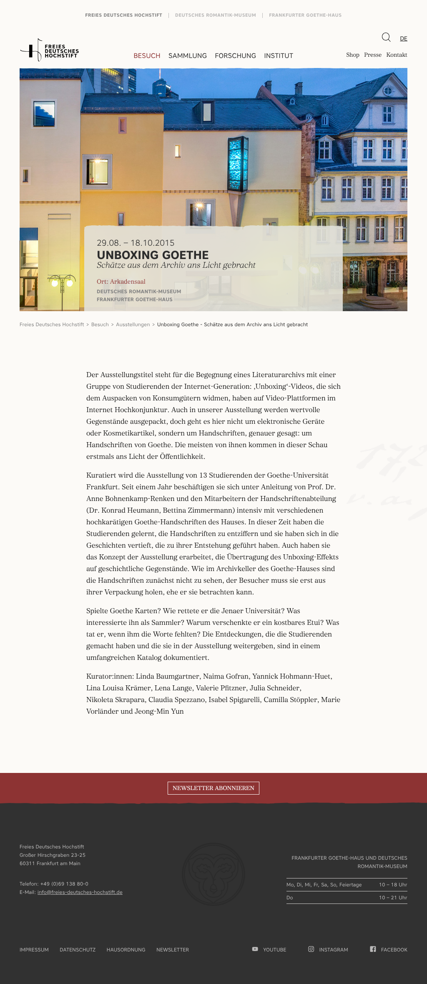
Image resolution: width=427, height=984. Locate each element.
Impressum (34, 949)
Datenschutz (77, 949)
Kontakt (396, 55)
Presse (373, 55)
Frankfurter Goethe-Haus (305, 15)
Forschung (235, 56)
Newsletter (172, 949)
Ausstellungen (133, 324)
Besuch (147, 56)
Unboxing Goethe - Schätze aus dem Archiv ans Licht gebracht (232, 324)
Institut (278, 56)
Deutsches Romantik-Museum (215, 15)
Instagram (333, 949)
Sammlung (187, 56)
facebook (394, 949)
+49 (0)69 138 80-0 (64, 884)
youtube (274, 949)
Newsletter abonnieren (213, 788)
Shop (352, 55)
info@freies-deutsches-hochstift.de (80, 892)
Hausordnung (126, 949)
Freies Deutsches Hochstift (123, 15)
